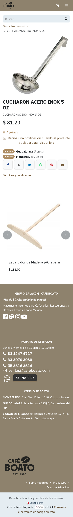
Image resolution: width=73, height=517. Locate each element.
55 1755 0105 (25, 378)
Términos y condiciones (17, 175)
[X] (18, 164)
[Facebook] (7, 164)
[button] (7, 235)
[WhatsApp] (40, 164)
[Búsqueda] (66, 18)
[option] (36, 235)
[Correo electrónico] (62, 164)
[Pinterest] (51, 164)
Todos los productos (16, 26)
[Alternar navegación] (66, 5)
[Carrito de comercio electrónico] (57, 5)
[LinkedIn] (29, 164)
